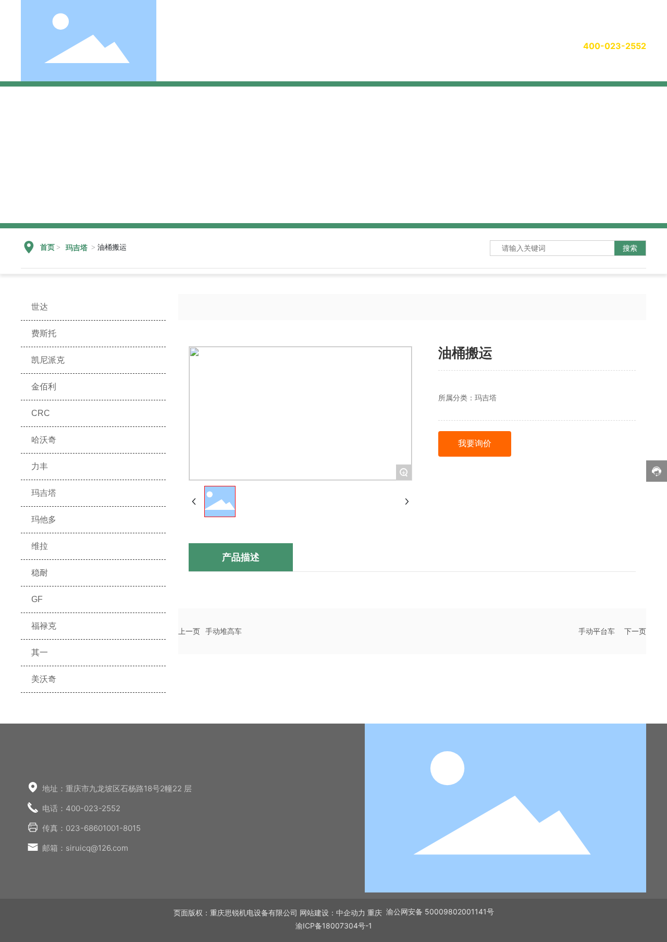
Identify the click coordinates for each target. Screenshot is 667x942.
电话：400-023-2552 (81, 808)
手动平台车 (596, 631)
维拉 (39, 546)
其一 (39, 652)
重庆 (374, 912)
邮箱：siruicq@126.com (85, 848)
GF (37, 599)
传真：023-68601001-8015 (91, 828)
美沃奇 (43, 679)
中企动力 (350, 912)
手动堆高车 (223, 631)
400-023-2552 (614, 46)
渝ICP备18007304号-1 (333, 925)
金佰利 (43, 386)
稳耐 (39, 572)
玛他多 (43, 519)
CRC (40, 413)
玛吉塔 (77, 248)
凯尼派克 (48, 360)
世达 (39, 306)
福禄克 (43, 625)
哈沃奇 (43, 439)
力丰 (39, 466)
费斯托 (43, 333)
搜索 (630, 247)
